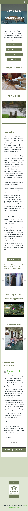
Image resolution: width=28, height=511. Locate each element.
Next (25, 291)
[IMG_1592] (14, 291)
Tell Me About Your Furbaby (14, 55)
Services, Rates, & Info (14, 45)
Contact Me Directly (14, 265)
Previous (3, 291)
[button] (3, 81)
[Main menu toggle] (25, 2)
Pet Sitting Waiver (14, 60)
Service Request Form (14, 50)
